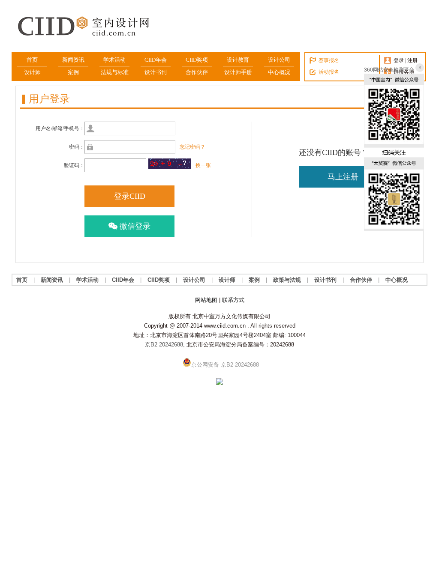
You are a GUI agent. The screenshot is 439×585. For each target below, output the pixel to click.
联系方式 (233, 300)
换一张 (203, 165)
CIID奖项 (197, 60)
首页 (32, 60)
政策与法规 (287, 280)
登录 (399, 60)
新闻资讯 (73, 60)
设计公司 (279, 60)
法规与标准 (115, 72)
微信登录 (133, 226)
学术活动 (114, 60)
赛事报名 (329, 60)
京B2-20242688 (164, 344)
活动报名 (329, 72)
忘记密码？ (192, 147)
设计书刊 (155, 72)
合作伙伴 (197, 72)
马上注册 (343, 177)
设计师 (32, 72)
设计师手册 (238, 72)
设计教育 (238, 60)
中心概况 (279, 72)
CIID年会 (155, 60)
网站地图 (206, 300)
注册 (412, 60)
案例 (73, 72)
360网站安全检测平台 (389, 70)
